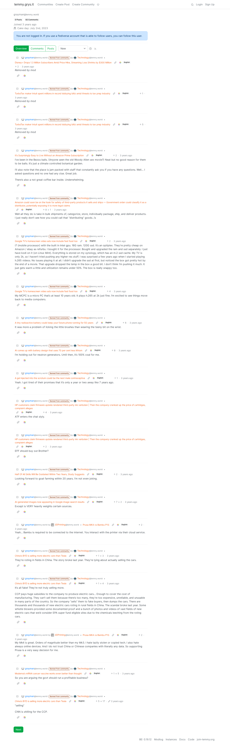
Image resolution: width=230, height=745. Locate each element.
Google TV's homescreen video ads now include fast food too (46, 241)
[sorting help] (90, 48)
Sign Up (210, 4)
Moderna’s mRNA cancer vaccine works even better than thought (48, 673)
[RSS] (95, 48)
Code (191, 739)
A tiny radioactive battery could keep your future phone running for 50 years (54, 322)
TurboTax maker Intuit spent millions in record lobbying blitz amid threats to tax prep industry (62, 93)
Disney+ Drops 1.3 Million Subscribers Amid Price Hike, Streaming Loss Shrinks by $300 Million (63, 62)
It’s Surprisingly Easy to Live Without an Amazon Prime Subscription (49, 155)
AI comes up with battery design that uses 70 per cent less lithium (48, 350)
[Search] (192, 4)
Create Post (63, 4)
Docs (182, 739)
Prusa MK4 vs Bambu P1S (96, 524)
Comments (37, 48)
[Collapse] (17, 57)
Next (18, 729)
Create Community (83, 4)
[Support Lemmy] (98, 4)
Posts (50, 48)
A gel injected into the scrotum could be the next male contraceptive (50, 378)
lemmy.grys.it (24, 4)
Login (199, 4)
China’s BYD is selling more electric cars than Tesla (40, 555)
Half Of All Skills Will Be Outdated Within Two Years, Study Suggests (49, 474)
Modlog (158, 739)
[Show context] (115, 62)
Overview (21, 48)
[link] (120, 62)
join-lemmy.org (206, 739)
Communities (45, 4)
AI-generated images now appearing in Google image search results (49, 502)
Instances (171, 739)
